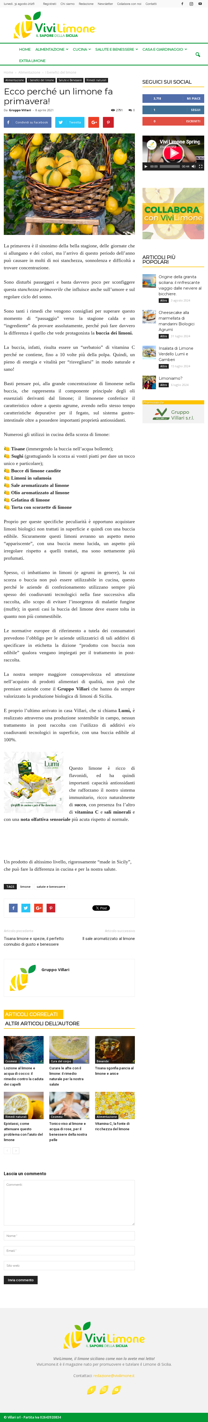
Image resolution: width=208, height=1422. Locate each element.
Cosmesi (11, 1061)
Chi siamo (67, 4)
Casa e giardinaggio (162, 49)
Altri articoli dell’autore (42, 1024)
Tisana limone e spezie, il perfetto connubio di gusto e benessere (34, 941)
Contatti (151, 4)
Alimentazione (49, 49)
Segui (195, 110)
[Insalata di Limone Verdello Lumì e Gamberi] (149, 352)
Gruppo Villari (20, 110)
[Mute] (193, 166)
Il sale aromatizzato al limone (108, 938)
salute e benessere (51, 886)
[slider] (170, 166)
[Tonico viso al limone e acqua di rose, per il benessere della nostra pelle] (69, 1105)
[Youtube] (200, 3)
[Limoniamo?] (149, 382)
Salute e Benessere (114, 49)
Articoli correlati (31, 1014)
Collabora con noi (129, 4)
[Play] (146, 166)
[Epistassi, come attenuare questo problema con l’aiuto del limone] (24, 1105)
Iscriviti (193, 121)
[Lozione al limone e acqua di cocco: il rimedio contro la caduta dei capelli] (24, 1049)
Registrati (49, 4)
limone (25, 886)
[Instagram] (191, 3)
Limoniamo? (171, 378)
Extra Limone (32, 60)
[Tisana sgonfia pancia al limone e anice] (115, 1049)
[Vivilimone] (104, 24)
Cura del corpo (61, 1061)
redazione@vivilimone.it (114, 1375)
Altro (163, 300)
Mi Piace (193, 98)
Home (25, 49)
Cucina (80, 49)
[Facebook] (182, 3)
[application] (173, 153)
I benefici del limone (41, 80)
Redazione (86, 4)
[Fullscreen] (201, 166)
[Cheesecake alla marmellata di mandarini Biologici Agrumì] (149, 316)
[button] (197, 54)
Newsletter (105, 4)
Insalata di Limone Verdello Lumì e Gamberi (176, 354)
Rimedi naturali (96, 80)
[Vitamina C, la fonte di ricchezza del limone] (115, 1105)
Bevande (103, 1061)
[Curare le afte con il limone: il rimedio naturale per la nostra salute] (69, 1049)
